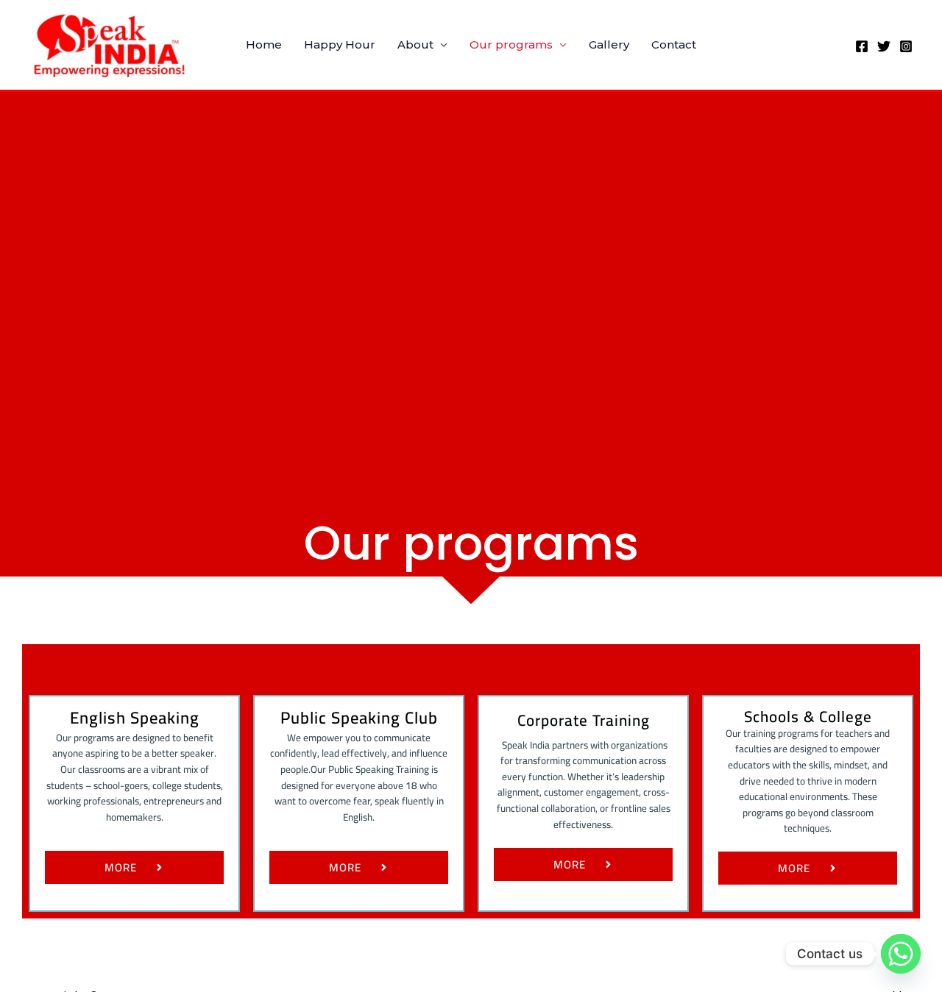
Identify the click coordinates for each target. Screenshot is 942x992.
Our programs (511, 44)
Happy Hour (339, 44)
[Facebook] (861, 46)
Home (264, 44)
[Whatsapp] (901, 954)
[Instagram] (906, 46)
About (415, 44)
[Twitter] (883, 46)
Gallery (609, 44)
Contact (673, 44)
